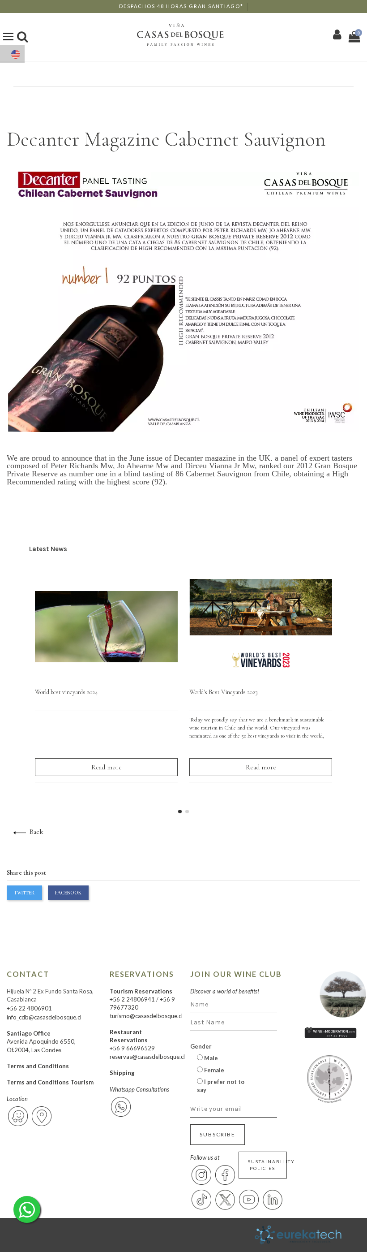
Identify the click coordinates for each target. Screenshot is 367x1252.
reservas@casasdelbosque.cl (147, 1056)
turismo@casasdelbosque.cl (146, 1015)
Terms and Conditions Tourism (50, 1082)
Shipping (122, 1072)
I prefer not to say (220, 1085)
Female (213, 1070)
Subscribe (217, 1134)
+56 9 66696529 (132, 1048)
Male (210, 1058)
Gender (201, 1046)
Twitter (24, 892)
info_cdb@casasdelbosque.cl (44, 1017)
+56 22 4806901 (29, 1008)
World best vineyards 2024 (66, 692)
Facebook (68, 892)
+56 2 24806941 (132, 999)
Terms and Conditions (38, 1066)
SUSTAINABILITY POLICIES (267, 1165)
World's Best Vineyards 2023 (223, 692)
